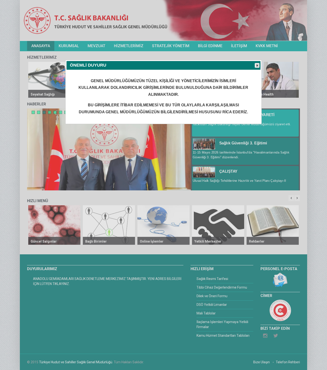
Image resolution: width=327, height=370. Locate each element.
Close (257, 65)
